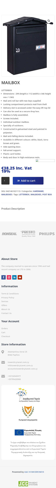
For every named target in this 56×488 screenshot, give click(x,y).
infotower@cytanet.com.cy (20, 365)
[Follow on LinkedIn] (14, 277)
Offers (4, 305)
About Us (5, 309)
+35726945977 (14, 376)
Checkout (5, 336)
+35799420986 (14, 379)
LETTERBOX (24, 194)
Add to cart (28, 180)
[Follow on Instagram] (9, 277)
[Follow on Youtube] (20, 277)
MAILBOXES (6, 194)
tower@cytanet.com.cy (18, 362)
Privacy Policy (7, 297)
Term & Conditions (10, 293)
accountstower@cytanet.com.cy (23, 368)
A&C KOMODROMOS (34, 472)
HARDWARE (38, 191)
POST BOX (47, 194)
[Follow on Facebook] (3, 277)
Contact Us (6, 313)
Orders (4, 328)
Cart (3, 332)
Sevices (4, 301)
